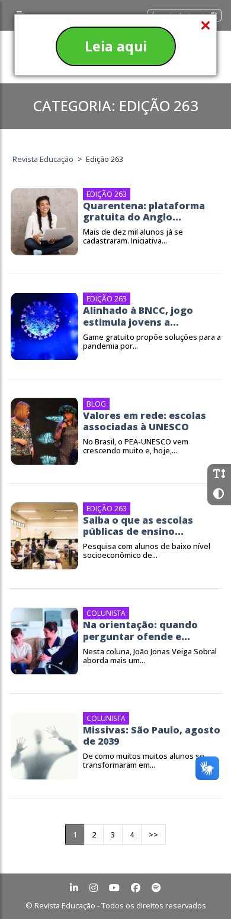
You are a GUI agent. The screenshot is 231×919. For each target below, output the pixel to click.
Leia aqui (116, 46)
